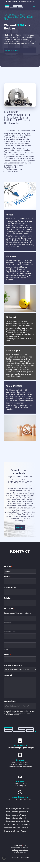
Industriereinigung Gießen (15, 815)
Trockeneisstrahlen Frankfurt (16, 828)
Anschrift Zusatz (10, 632)
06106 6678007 (23, 765)
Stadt (6, 649)
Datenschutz (16, 857)
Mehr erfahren (12, 50)
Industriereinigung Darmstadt (16, 809)
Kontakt (20, 527)
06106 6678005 (23, 762)
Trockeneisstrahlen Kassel (15, 831)
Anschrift (7, 623)
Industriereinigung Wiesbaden (17, 822)
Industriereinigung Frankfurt (16, 812)
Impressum (25, 857)
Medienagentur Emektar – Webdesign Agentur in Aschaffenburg (20, 850)
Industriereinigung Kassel (15, 818)
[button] (4, 858)
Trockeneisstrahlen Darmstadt (17, 825)
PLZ (5, 640)
